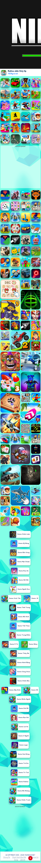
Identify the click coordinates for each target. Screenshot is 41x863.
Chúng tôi (6, 857)
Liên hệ (22, 859)
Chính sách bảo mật (19, 857)
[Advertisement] (20, 828)
